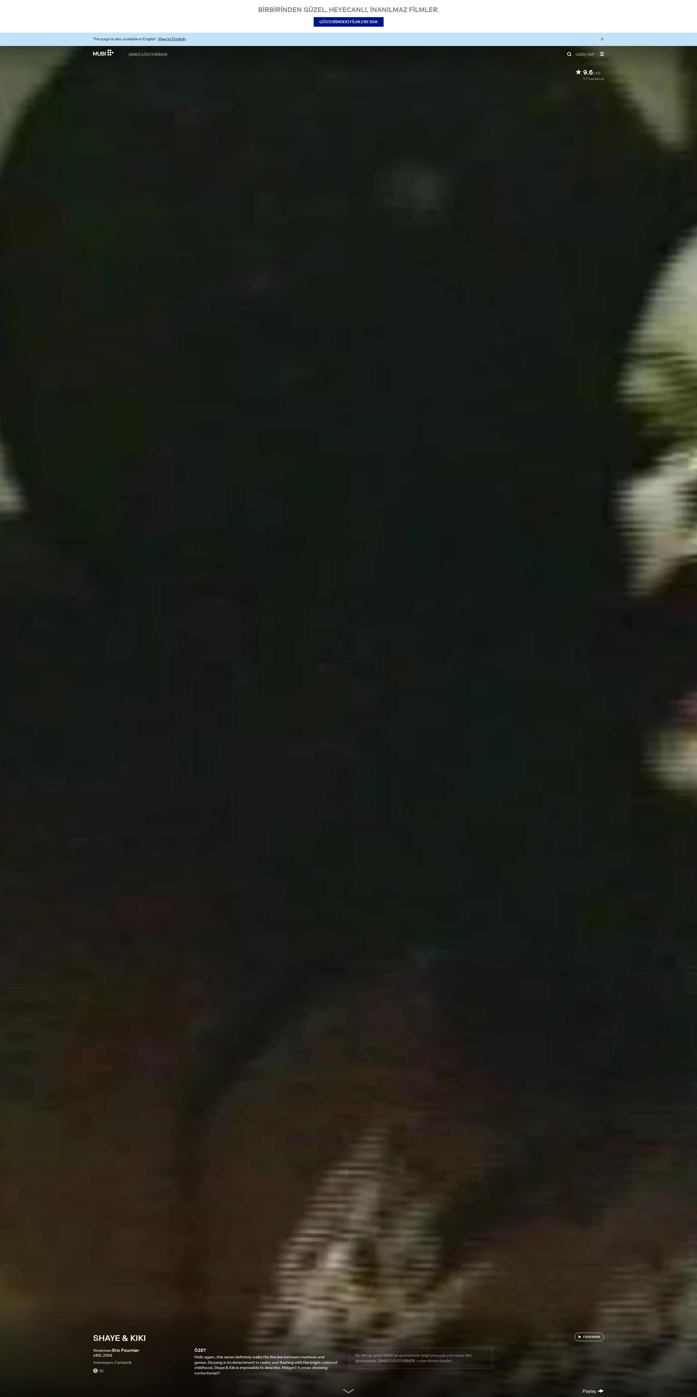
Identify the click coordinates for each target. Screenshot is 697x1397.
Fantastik (123, 1362)
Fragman (591, 1337)
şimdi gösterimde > (398, 1360)
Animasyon (103, 1362)
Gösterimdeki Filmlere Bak (348, 21)
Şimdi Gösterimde (148, 54)
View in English (172, 38)
